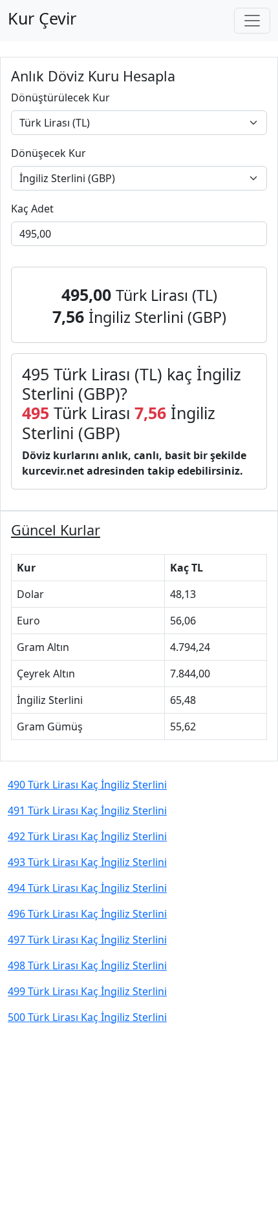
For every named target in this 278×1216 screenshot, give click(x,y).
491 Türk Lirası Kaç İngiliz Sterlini (87, 810)
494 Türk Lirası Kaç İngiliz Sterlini (87, 888)
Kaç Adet (32, 208)
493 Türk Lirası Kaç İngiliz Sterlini (87, 862)
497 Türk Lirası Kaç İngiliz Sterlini (87, 940)
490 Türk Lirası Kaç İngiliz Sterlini (87, 785)
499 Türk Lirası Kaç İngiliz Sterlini (87, 991)
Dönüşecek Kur (48, 153)
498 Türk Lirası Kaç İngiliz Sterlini (87, 965)
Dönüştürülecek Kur (60, 97)
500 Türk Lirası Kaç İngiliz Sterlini (87, 1017)
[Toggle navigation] (252, 21)
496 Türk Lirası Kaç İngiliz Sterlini (87, 914)
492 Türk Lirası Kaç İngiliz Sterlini (87, 836)
